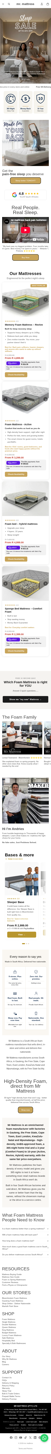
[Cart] (48, 4)
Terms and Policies (25, 1449)
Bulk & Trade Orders (11, 1394)
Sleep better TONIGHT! (25, 181)
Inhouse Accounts (10, 1415)
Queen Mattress (9, 1327)
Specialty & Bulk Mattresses (14, 1343)
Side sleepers (43, 1422)
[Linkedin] (35, 1437)
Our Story (6, 1356)
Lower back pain (31, 1422)
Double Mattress (9, 1325)
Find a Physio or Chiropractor (14, 1285)
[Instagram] (16, 1437)
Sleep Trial (6, 1391)
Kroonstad (23, 1418)
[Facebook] (11, 1437)
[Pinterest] (39, 1437)
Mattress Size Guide (10, 1277)
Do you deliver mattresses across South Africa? (22, 1254)
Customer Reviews (10, 1282)
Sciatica (23, 1425)
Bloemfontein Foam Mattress (14, 1298)
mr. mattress (28, 1443)
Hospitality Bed (8, 1340)
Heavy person (14, 1425)
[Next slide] (45, 745)
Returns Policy (8, 1386)
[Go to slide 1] (23, 943)
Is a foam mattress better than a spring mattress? (23, 1229)
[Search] (9, 4)
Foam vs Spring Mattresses (14, 1280)
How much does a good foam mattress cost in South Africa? (24, 1247)
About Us (29, 1415)
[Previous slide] (6, 745)
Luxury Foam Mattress (11, 1335)
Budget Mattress (9, 1333)
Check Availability (16, 375)
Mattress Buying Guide (12, 1274)
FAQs (4, 1380)
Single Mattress (8, 1322)
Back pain (20, 1422)
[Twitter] (30, 1437)
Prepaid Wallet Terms (11, 1396)
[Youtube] (20, 1437)
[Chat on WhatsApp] (44, 1438)
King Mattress (8, 1330)
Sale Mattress (8, 1338)
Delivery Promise (9, 1399)
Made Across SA (39, 1415)
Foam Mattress (8, 1319)
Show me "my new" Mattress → (25, 699)
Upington (32, 1418)
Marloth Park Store (10, 1306)
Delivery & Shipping (10, 1383)
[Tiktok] (25, 1437)
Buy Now (25, 257)
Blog (4, 1362)
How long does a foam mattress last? (18, 1241)
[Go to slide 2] (26, 943)
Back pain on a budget (35, 1425)
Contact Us (7, 1377)
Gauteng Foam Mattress (12, 1301)
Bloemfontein (13, 1418)
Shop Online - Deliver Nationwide (16, 1303)
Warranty (6, 1388)
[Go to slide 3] (28, 943)
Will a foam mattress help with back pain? (20, 1235)
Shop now (25, 79)
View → (21, 934)
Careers (5, 1364)
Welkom (39, 1418)
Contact (21, 1415)
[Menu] (3, 4)
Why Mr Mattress (9, 1359)
